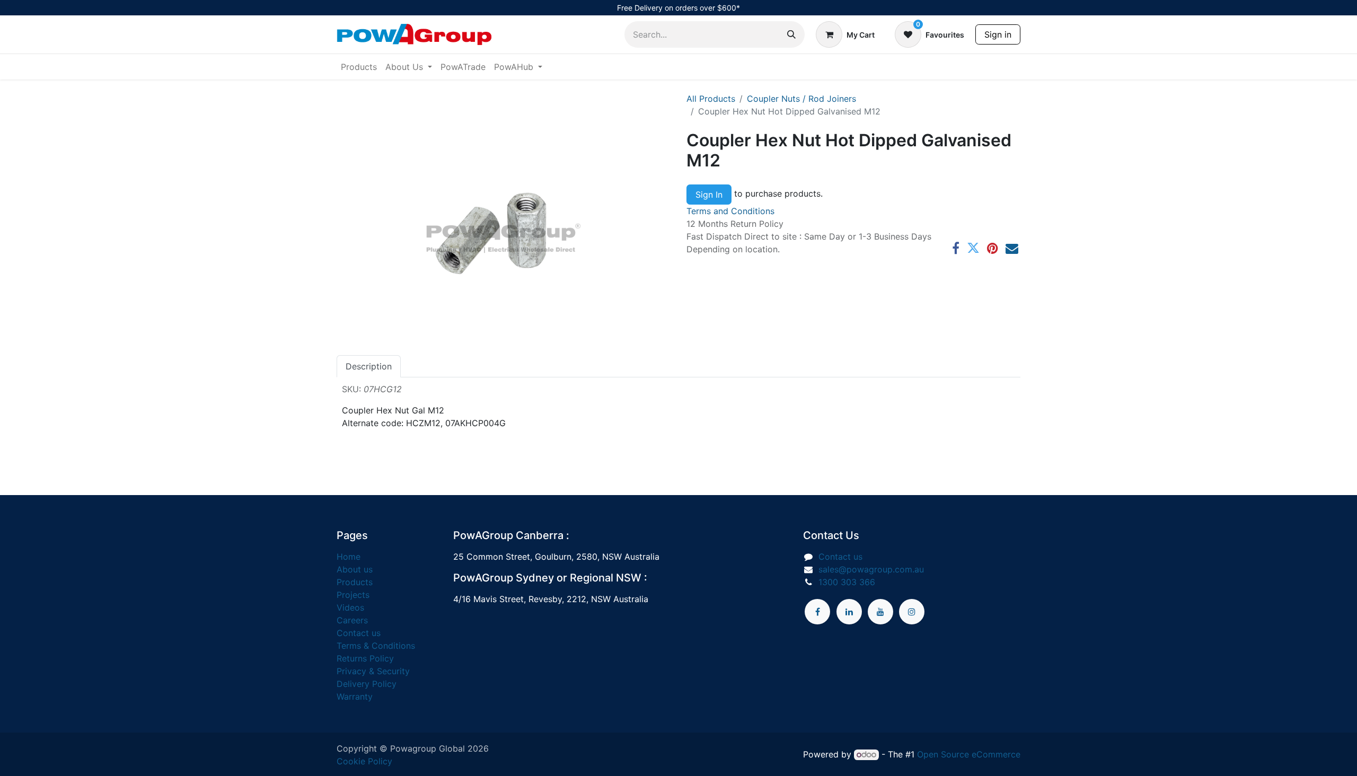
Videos (350, 607)
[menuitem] (359, 66)
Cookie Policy (364, 761)
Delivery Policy (366, 683)
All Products (710, 98)
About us (355, 569)
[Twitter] (973, 248)
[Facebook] (955, 248)
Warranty (355, 696)
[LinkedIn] (849, 611)
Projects (353, 594)
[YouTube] (880, 611)
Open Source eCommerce (968, 754)
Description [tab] (369, 366)
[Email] (1012, 248)
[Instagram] (911, 611)
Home (348, 556)
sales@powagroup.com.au (871, 569)
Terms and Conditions (730, 211)
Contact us (359, 633)
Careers (352, 620)
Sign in (997, 34)
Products (355, 582)
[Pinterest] (992, 248)
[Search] (791, 34)
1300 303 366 (846, 582)
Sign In (708, 194)
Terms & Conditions (376, 645)
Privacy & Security (373, 671)
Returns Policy (365, 658)
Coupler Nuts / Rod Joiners (801, 98)
